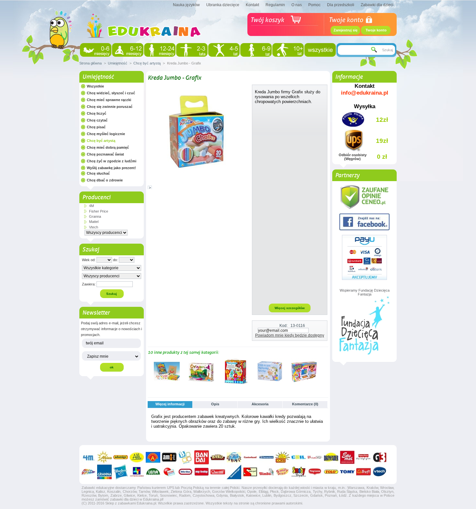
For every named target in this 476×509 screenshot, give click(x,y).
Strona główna (90, 63)
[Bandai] (201, 457)
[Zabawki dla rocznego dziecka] (160, 50)
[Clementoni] (266, 457)
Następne (325, 371)
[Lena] (153, 472)
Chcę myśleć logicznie (106, 134)
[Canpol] (234, 457)
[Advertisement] (290, 203)
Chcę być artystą (147, 63)
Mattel (93, 222)
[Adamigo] (120, 457)
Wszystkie (95, 86)
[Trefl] (363, 472)
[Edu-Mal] (347, 457)
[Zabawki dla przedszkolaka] (224, 50)
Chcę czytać (97, 120)
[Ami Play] (169, 457)
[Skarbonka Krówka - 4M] (270, 383)
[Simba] (266, 472)
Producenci (96, 197)
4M (91, 206)
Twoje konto (376, 30)
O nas (296, 5)
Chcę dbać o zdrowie (105, 180)
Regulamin (275, 5)
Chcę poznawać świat (105, 154)
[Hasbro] (120, 472)
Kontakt (252, 5)
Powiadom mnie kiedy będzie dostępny (289, 335)
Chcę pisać (96, 127)
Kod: (283, 325)
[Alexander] (153, 457)
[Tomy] (347, 472)
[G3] (379, 457)
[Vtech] (379, 472)
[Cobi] (282, 457)
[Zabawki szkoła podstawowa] (256, 50)
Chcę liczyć (96, 113)
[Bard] (217, 457)
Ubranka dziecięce (222, 5)
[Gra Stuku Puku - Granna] (167, 383)
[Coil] (298, 457)
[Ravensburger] (234, 472)
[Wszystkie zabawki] (320, 50)
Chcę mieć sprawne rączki (109, 100)
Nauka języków (186, 5)
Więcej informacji (170, 404)
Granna (95, 216)
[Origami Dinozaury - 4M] (201, 383)
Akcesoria (260, 404)
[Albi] (137, 457)
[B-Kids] (185, 457)
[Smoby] (298, 472)
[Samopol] (250, 472)
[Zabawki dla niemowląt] (95, 50)
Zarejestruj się (345, 30)
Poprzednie (149, 371)
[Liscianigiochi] (169, 472)
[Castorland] (250, 457)
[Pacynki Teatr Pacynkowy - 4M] (235, 383)
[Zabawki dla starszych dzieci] (288, 50)
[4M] (88, 457)
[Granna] (104, 472)
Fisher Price (98, 211)
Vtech (93, 227)
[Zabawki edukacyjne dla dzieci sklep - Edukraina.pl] (144, 44)
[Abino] (104, 457)
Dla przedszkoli (340, 5)
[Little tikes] (185, 472)
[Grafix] (88, 472)
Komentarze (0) (305, 404)
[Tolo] (331, 472)
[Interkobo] (137, 472)
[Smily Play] (282, 472)
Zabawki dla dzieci (377, 5)
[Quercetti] (217, 472)
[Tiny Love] (315, 472)
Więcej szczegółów (290, 308)
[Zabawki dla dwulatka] (192, 50)
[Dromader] (331, 457)
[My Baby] (201, 472)
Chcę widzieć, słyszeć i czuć (111, 93)
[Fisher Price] (363, 457)
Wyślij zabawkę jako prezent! (111, 168)
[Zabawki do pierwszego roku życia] (127, 50)
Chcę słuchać (98, 173)
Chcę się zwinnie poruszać (109, 107)
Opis (215, 404)
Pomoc (314, 5)
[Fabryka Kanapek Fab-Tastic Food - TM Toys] (304, 383)
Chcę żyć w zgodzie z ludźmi (111, 161)
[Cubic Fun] (315, 457)
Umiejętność (117, 63)
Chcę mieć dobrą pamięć (108, 147)
